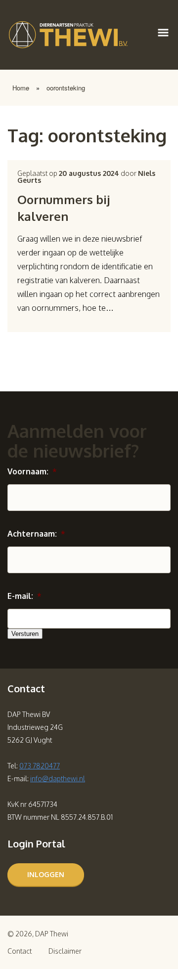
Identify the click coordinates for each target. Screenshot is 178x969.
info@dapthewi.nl (57, 778)
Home (20, 87)
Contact (19, 951)
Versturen (25, 633)
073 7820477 (39, 765)
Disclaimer (65, 951)
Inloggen (45, 874)
